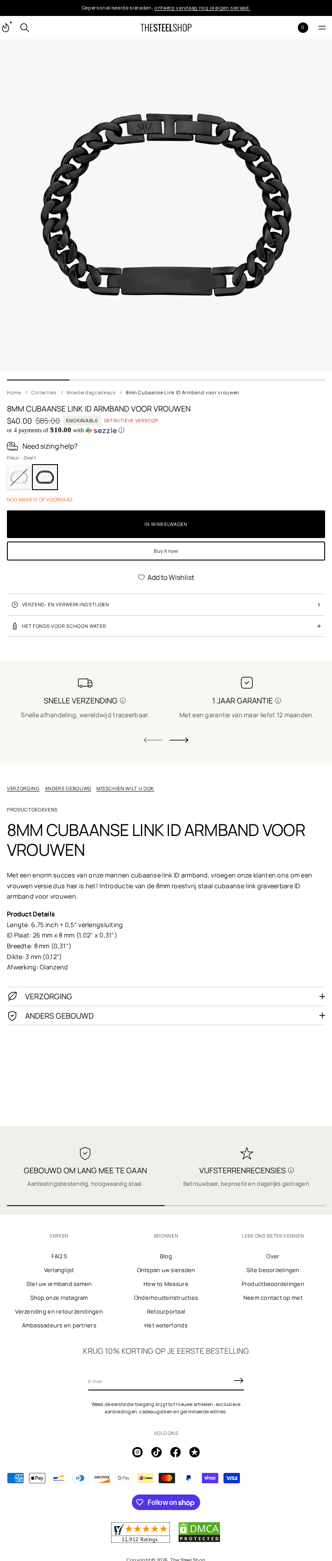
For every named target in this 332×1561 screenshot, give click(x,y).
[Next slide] (178, 740)
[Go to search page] (24, 27)
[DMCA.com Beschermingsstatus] (199, 1541)
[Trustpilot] (194, 1452)
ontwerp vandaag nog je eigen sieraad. (202, 7)
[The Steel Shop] (166, 28)
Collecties (44, 392)
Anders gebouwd (68, 788)
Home (14, 392)
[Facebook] (175, 1452)
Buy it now (166, 551)
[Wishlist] (289, 27)
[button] (24, 27)
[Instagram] (137, 1452)
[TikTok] (156, 1452)
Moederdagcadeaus (91, 392)
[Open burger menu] (322, 27)
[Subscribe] (238, 1380)
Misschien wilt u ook (125, 788)
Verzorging (23, 788)
